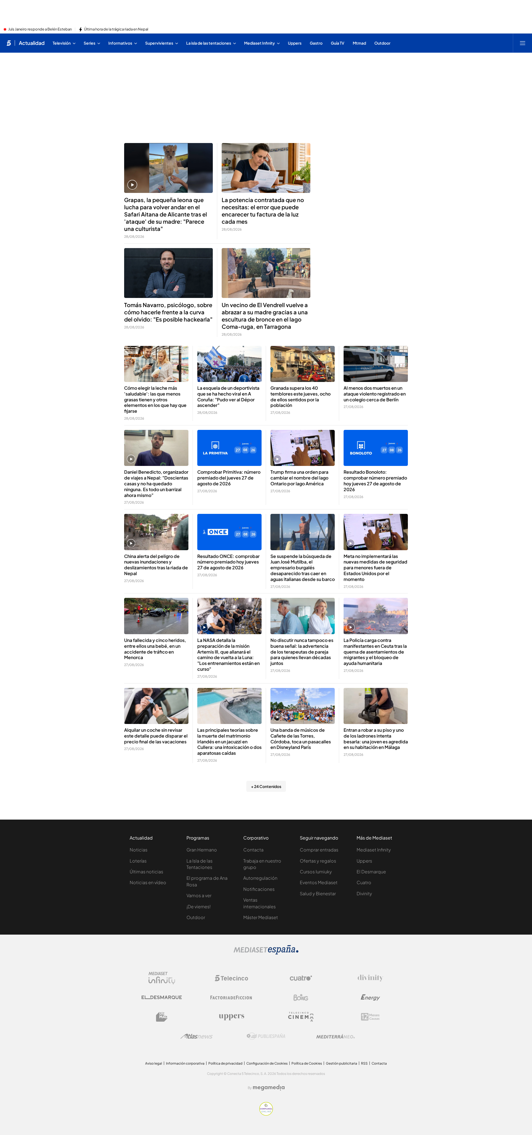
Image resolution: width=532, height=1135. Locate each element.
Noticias (138, 850)
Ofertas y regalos (318, 861)
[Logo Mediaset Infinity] (162, 978)
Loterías (138, 861)
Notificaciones (259, 889)
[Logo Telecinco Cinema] (301, 1017)
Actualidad (32, 42)
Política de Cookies (306, 1063)
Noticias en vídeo (148, 882)
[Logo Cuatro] (301, 978)
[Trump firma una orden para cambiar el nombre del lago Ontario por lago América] (302, 448)
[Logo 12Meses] (370, 1017)
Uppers (364, 861)
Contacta (253, 850)
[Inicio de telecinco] (9, 43)
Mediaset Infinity (374, 850)
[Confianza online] (266, 1114)
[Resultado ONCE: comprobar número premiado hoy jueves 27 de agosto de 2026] (229, 532)
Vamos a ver (198, 895)
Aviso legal (153, 1063)
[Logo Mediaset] (266, 953)
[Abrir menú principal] (522, 43)
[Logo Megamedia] (269, 1088)
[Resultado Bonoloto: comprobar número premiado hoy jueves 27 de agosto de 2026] (376, 448)
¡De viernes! (198, 906)
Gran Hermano (201, 850)
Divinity (364, 893)
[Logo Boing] (300, 997)
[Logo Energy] (370, 997)
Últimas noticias (146, 871)
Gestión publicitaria (341, 1063)
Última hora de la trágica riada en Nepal (116, 29)
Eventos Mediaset (318, 882)
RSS (364, 1063)
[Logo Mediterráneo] (335, 1036)
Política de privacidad (225, 1063)
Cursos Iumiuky (316, 871)
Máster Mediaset (260, 917)
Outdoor (195, 917)
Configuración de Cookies (267, 1063)
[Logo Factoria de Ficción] (231, 997)
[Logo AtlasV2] (196, 1036)
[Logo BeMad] (162, 1017)
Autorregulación (260, 878)
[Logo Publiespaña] (266, 1036)
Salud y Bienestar (318, 893)
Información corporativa (185, 1063)
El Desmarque (371, 871)
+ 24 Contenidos (266, 786)
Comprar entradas (319, 850)
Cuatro (364, 882)
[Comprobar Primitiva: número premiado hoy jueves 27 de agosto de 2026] (229, 448)
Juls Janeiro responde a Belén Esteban (40, 29)
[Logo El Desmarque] (162, 997)
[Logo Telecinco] (231, 978)
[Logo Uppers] (231, 1017)
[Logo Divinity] (370, 978)
